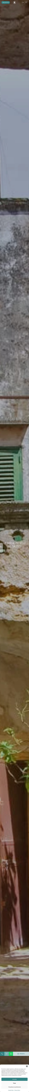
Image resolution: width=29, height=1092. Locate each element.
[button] (27, 1066)
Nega (14, 1083)
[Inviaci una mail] (6, 1054)
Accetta (14, 1079)
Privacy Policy (17, 1090)
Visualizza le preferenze (14, 1087)
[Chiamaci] (2, 1054)
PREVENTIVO (5, 2)
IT (22, 2)
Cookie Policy (11, 1090)
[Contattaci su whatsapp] (11, 1054)
